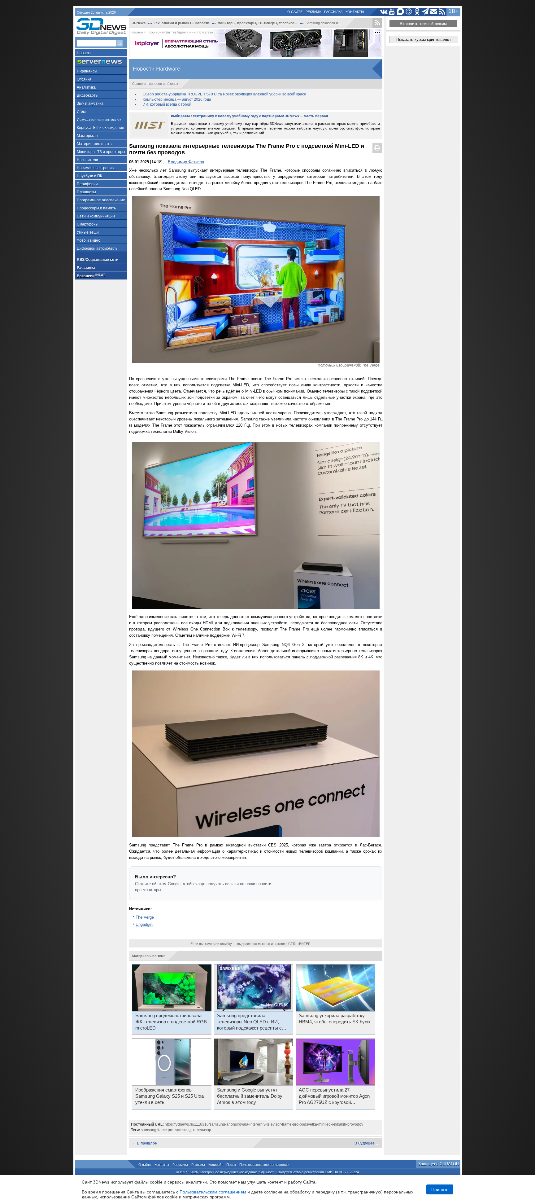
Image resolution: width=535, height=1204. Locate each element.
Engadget (144, 924)
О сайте (294, 12)
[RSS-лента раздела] (377, 23)
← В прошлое (144, 1143)
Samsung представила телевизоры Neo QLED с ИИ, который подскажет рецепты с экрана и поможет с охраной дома (253, 1022)
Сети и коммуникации (96, 216)
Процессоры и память (96, 208)
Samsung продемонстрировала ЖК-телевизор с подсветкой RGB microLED (171, 1021)
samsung (183, 1130)
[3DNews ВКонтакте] (384, 11)
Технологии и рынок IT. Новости (181, 23)
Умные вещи (88, 232)
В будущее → (366, 1143)
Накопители (87, 160)
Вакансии (91, 275)
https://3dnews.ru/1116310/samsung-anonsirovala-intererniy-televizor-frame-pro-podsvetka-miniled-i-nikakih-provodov (264, 1124)
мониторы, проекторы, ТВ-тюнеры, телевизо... (257, 23)
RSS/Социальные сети (97, 259)
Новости (84, 53)
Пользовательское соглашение (264, 1165)
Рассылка (333, 12)
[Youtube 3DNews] (392, 11)
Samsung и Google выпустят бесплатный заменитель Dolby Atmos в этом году (249, 1096)
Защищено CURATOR (438, 1164)
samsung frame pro (157, 1130)
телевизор (202, 1130)
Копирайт (215, 1165)
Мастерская (87, 136)
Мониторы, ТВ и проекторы (101, 152)
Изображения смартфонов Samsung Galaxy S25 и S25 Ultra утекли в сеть (169, 1096)
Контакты (355, 12)
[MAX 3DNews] (400, 11)
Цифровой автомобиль (97, 248)
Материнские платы (94, 144)
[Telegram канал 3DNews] (425, 11)
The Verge (145, 917)
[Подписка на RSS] (442, 11)
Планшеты (86, 192)
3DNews (139, 23)
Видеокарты (87, 95)
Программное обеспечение (101, 200)
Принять (439, 1189)
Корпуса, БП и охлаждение (100, 127)
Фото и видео (88, 240)
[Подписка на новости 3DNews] (434, 11)
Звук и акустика (90, 103)
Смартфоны (87, 224)
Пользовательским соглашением (213, 1191)
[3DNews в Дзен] (409, 11)
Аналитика (86, 87)
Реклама (313, 12)
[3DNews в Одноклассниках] (417, 11)
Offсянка (84, 79)
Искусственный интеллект (100, 119)
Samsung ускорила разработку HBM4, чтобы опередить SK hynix (335, 1018)
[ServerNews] (101, 62)
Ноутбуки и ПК (89, 176)
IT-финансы (87, 71)
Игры (81, 111)
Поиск (231, 1165)
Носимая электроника (96, 168)
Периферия (87, 184)
